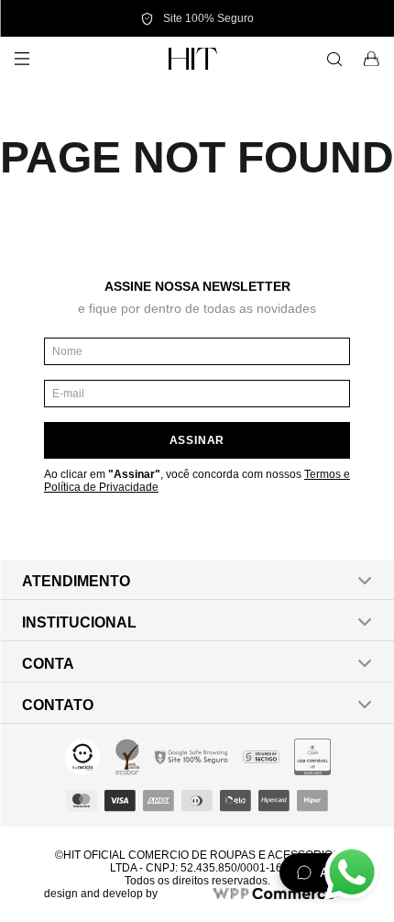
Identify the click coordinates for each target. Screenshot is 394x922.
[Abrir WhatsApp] (351, 872)
